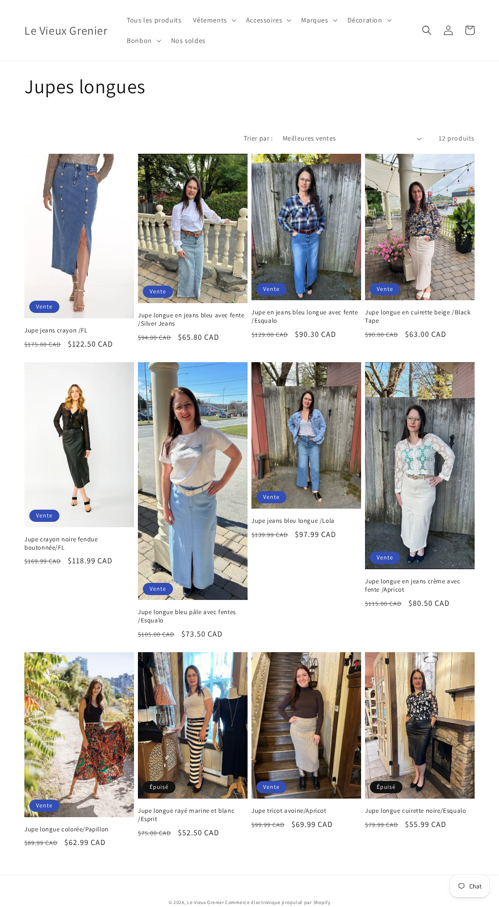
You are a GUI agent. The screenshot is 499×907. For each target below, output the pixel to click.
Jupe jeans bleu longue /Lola (293, 521)
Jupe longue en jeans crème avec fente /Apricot (413, 585)
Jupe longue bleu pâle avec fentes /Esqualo (187, 616)
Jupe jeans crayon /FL (56, 330)
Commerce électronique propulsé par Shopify (277, 902)
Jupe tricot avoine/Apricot (288, 811)
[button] (213, 20)
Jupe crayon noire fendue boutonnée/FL (60, 544)
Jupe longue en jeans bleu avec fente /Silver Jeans (191, 319)
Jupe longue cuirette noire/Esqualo (415, 811)
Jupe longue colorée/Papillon (66, 829)
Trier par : (258, 138)
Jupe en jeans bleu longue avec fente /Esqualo (304, 317)
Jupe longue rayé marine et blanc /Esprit (186, 815)
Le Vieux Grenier (205, 902)
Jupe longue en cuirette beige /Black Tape (418, 317)
